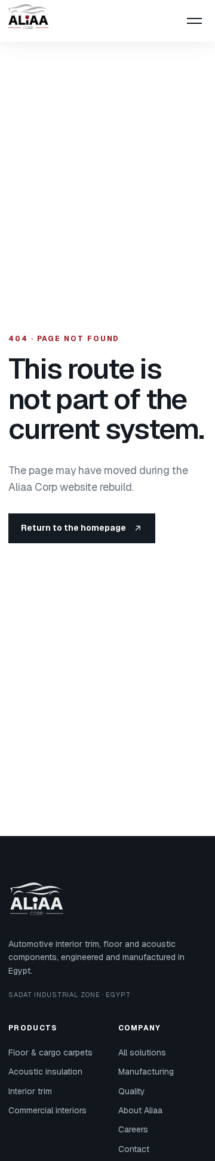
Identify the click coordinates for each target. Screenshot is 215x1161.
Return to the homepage (73, 527)
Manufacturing (146, 1071)
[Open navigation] (194, 20)
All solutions (142, 1052)
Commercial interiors (47, 1110)
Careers (133, 1129)
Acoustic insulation (45, 1071)
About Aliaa (140, 1110)
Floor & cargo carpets (50, 1052)
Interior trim (30, 1091)
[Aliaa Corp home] (32, 21)
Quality (131, 1091)
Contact (133, 1149)
